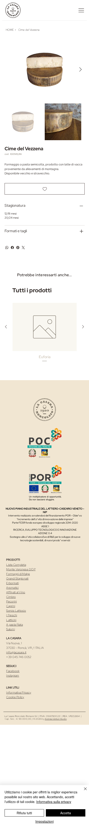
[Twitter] (23, 247)
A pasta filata (14, 625)
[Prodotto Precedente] (6, 326)
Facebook (12, 671)
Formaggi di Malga (18, 574)
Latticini (11, 620)
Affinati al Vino (15, 592)
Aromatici (12, 588)
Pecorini (11, 601)
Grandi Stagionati (17, 578)
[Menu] (81, 10)
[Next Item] (80, 69)
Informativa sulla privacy (53, 801)
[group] (44, 335)
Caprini (10, 606)
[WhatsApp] (7, 247)
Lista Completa (16, 565)
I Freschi (11, 615)
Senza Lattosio (16, 611)
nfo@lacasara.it (16, 652)
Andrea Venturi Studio (56, 718)
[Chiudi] (82, 791)
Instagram (12, 675)
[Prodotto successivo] (83, 326)
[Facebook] (12, 247)
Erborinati (12, 583)
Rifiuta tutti (24, 813)
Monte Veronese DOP (21, 569)
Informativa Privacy (18, 692)
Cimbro (11, 597)
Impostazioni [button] (44, 821)
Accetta (65, 813)
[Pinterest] (18, 247)
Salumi (10, 629)
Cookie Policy (15, 697)
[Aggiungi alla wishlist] (45, 189)
